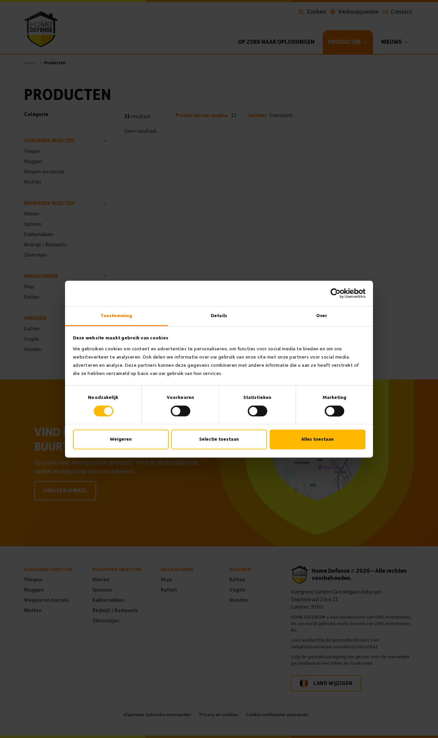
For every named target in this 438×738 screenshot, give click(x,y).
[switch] (180, 410)
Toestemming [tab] (116, 315)
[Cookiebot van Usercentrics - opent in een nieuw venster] (335, 293)
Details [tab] (219, 315)
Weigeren (121, 439)
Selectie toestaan (219, 439)
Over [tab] (321, 315)
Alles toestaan (317, 439)
